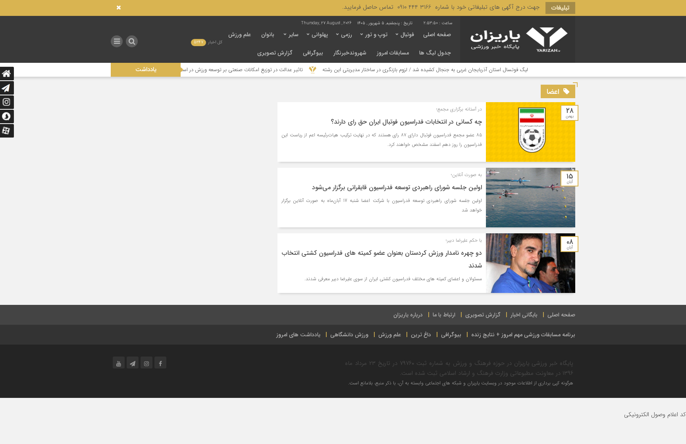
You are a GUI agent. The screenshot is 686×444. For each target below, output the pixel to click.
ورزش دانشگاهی (349, 334)
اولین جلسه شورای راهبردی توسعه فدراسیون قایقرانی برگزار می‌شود (397, 187)
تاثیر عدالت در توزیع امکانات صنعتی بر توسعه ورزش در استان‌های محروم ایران (237, 70)
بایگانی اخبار (524, 314)
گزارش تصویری (275, 52)
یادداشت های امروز (298, 334)
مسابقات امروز (393, 52)
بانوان (267, 34)
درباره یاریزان (408, 314)
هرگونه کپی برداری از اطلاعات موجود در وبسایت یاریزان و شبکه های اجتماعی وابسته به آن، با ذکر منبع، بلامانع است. (460, 383)
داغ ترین (421, 334)
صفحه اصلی (437, 34)
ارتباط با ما (444, 314)
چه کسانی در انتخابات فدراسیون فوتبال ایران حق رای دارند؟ (406, 122)
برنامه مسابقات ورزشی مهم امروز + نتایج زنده (523, 334)
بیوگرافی (313, 52)
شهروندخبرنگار (349, 52)
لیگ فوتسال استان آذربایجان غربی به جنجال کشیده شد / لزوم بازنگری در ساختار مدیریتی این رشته (441, 70)
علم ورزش (239, 34)
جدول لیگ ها (435, 52)
